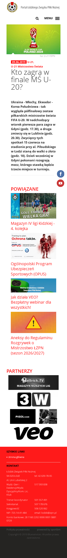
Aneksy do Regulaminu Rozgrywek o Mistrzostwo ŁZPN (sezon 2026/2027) (31, 345)
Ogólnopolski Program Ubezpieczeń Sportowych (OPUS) (31, 269)
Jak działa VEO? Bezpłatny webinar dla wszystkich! (31, 302)
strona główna (16, 457)
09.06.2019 (18, 62)
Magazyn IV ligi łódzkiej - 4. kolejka (33, 226)
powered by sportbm (48, 529)
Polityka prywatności (18, 529)
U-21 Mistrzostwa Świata (27, 66)
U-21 (30, 62)
